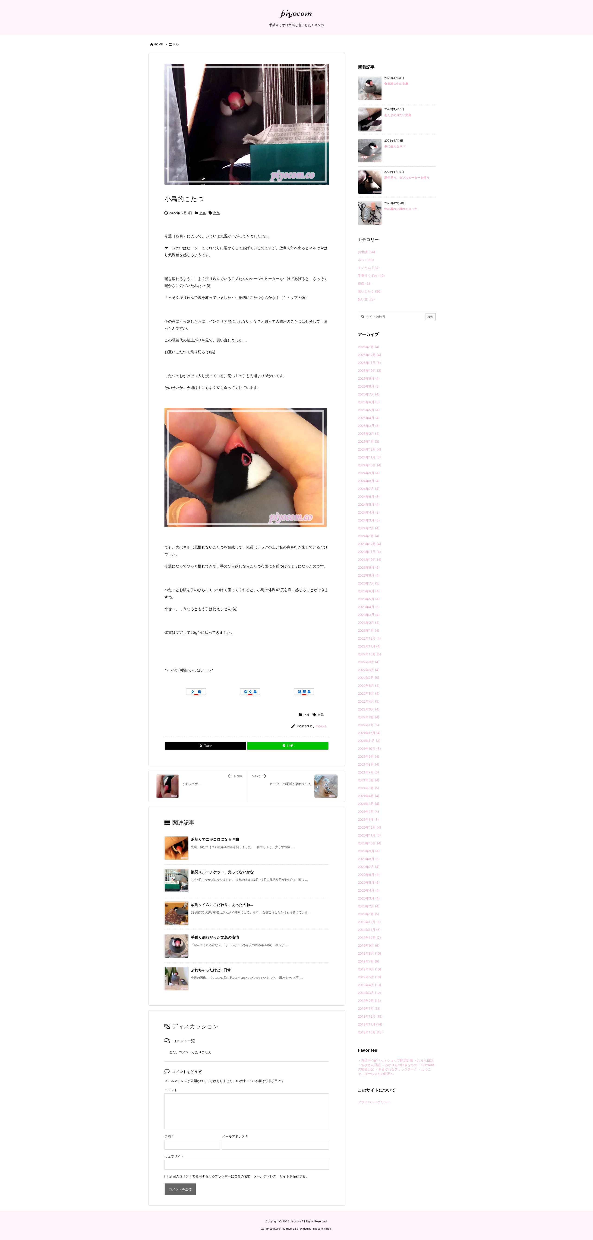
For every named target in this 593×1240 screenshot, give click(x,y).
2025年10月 (369, 370)
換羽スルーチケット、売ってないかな (222, 872)
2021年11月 (369, 741)
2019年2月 (369, 1001)
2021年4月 (368, 796)
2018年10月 (370, 1032)
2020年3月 (369, 898)
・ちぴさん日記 (369, 1065)
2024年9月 (369, 473)
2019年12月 (369, 922)
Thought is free (322, 1228)
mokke (321, 726)
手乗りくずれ (371, 276)
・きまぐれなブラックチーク (396, 1069)
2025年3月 (369, 426)
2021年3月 (368, 804)
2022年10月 (369, 654)
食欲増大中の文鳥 (396, 83)
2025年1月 (368, 441)
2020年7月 (368, 867)
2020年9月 (369, 851)
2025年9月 (369, 378)
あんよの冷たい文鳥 (397, 115)
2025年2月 (368, 433)
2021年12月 (369, 733)
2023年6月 (369, 591)
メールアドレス (234, 1136)
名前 (168, 1136)
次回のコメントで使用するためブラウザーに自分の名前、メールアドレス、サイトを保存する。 (239, 1176)
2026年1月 (368, 347)
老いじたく (370, 291)
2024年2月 (368, 528)
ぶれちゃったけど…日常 (211, 970)
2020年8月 (369, 859)
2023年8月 (369, 575)
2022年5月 (368, 693)
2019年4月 (369, 985)
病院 (365, 283)
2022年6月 (368, 686)
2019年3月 (369, 993)
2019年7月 (368, 961)
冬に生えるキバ (394, 146)
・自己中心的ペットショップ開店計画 (385, 1060)
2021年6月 (368, 780)
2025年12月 (369, 355)
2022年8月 (368, 670)
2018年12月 (370, 1016)
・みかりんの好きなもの (399, 1065)
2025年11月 (369, 363)
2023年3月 (369, 615)
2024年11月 (369, 457)
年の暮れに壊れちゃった (400, 209)
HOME (158, 44)
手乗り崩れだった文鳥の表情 (215, 937)
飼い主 (366, 299)
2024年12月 (369, 449)
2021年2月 (368, 812)
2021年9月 (368, 756)
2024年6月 (369, 497)
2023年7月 (368, 583)
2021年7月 (368, 772)
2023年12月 (369, 544)
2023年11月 (369, 552)
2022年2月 (368, 717)
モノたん (369, 268)
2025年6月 (369, 402)
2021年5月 (368, 788)
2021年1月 (368, 819)
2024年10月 (369, 465)
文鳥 (216, 213)
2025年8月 (369, 386)
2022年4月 (368, 701)
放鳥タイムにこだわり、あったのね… (222, 904)
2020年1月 (368, 914)
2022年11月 (369, 646)
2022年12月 (369, 638)
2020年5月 (369, 882)
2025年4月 (369, 418)
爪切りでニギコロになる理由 (215, 839)
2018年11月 (370, 1024)
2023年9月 (369, 567)
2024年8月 (369, 481)
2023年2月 (368, 623)
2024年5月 (369, 504)
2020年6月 (369, 875)
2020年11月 (369, 835)
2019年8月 (369, 953)
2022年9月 (368, 662)
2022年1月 (368, 725)
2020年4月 (369, 890)
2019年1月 (369, 1008)
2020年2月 (368, 906)
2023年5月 (369, 599)
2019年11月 (369, 930)
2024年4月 (369, 512)
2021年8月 (368, 764)
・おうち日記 (423, 1060)
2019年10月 (369, 938)
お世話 (366, 252)
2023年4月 (369, 607)
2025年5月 (369, 410)
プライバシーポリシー (374, 1102)
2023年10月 (369, 560)
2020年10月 (369, 843)
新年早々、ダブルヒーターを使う (406, 177)
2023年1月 (368, 630)
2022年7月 (368, 678)
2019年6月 (369, 969)
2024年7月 (368, 489)
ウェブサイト (174, 1156)
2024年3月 (369, 520)
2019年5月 (369, 977)
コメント (170, 1090)
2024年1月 (368, 536)
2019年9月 (368, 945)
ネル (176, 44)
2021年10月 (369, 749)
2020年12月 (369, 827)
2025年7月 (368, 394)
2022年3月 (368, 709)
